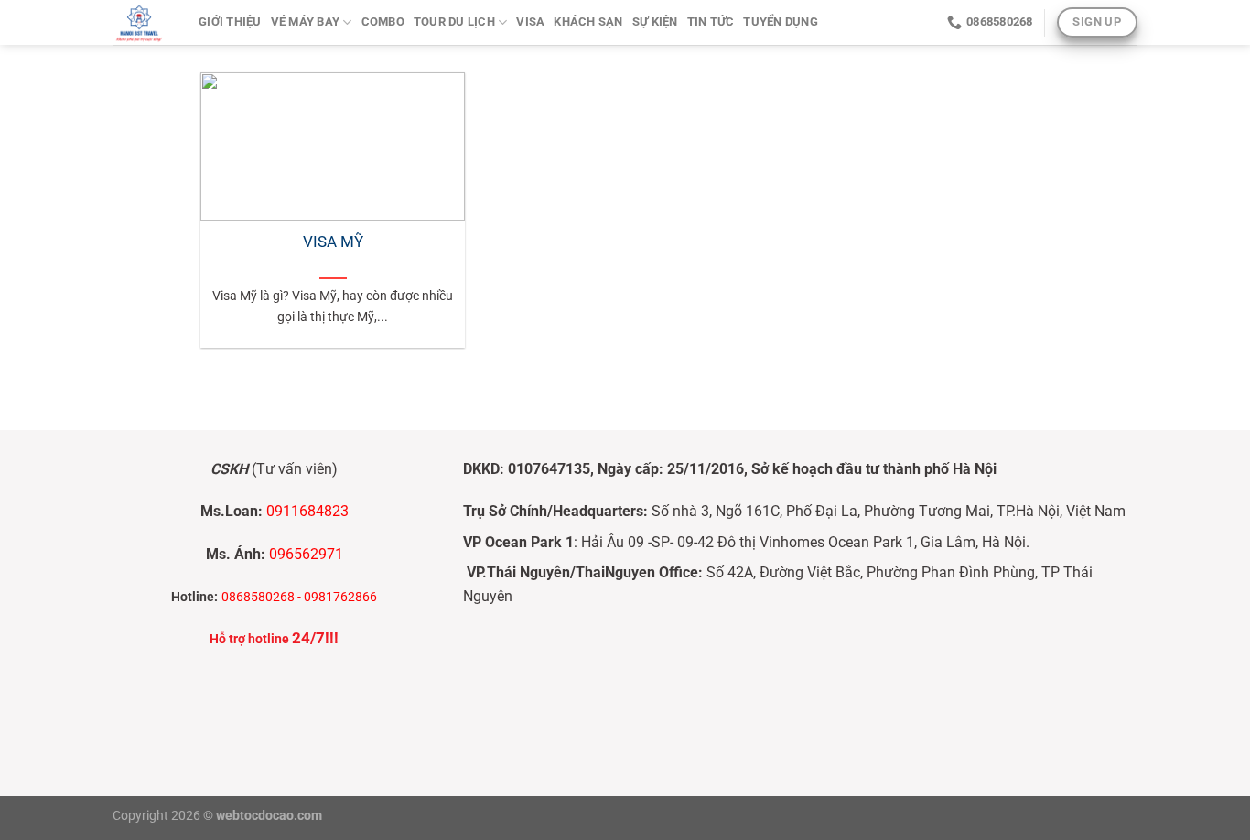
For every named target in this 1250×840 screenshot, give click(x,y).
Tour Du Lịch (454, 21)
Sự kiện (655, 21)
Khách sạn (588, 21)
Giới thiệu (230, 21)
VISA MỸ (333, 242)
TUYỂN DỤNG (780, 21)
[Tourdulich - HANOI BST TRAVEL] (142, 22)
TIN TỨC (711, 21)
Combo (382, 21)
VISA (530, 21)
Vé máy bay (305, 21)
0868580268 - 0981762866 (299, 597)
